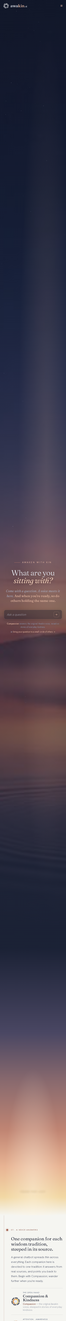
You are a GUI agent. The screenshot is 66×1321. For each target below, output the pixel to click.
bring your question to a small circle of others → (34, 631)
